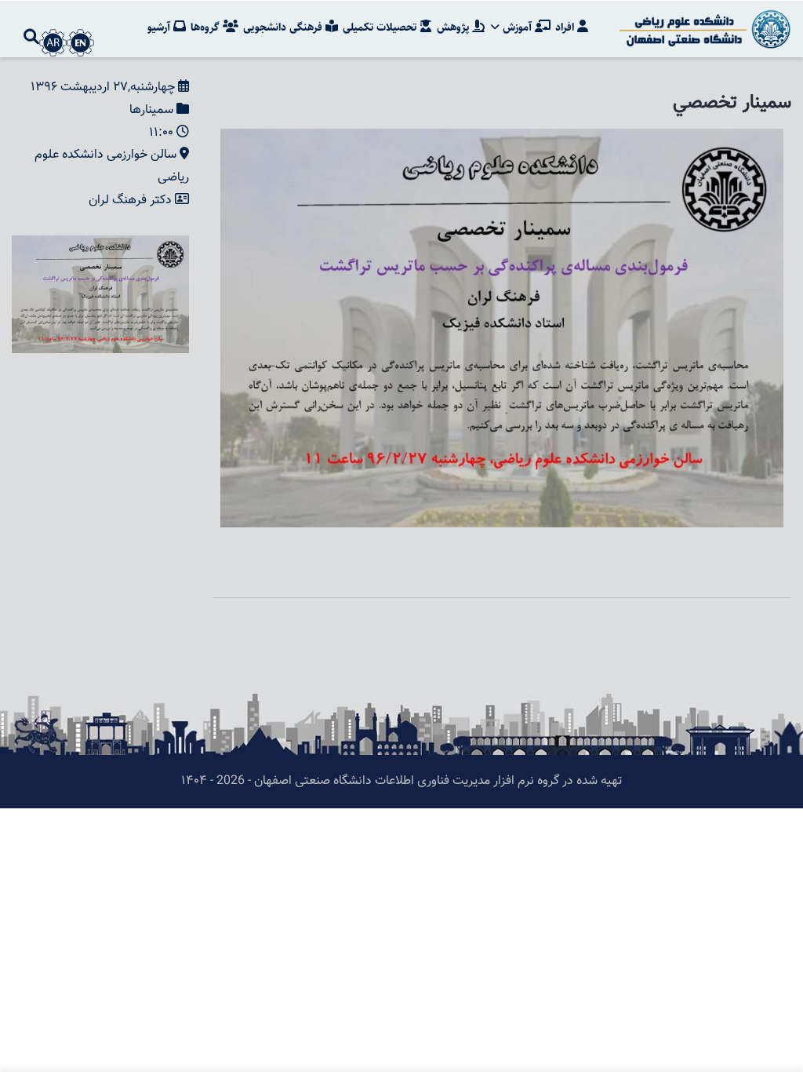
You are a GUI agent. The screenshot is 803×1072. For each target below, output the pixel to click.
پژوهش (454, 27)
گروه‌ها (207, 27)
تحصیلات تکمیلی (381, 27)
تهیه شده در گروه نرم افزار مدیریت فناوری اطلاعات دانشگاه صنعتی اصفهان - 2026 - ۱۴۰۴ (401, 781)
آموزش (517, 27)
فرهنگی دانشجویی (284, 27)
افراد (566, 27)
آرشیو (160, 27)
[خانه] (702, 29)
